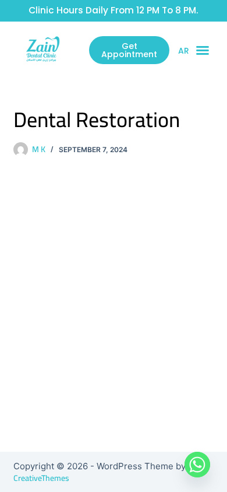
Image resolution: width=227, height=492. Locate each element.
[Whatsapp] (197, 464)
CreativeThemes (41, 478)
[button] (202, 50)
